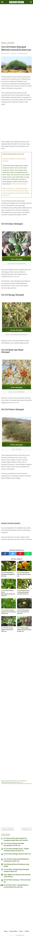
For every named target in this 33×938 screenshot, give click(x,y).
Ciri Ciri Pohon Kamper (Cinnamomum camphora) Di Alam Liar (8, 611)
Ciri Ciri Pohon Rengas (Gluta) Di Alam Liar (17, 854)
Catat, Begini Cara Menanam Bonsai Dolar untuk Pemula (17, 875)
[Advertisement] (16, 23)
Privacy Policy (13, 931)
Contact (27, 931)
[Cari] (31, 2)
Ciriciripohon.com (20, 935)
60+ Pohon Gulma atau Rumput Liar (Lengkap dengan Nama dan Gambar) (16, 839)
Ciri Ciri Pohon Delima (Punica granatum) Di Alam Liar (23, 611)
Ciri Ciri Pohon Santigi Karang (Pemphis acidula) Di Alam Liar (16, 870)
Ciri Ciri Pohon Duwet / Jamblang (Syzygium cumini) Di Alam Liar (23, 592)
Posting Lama (26, 829)
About (21, 931)
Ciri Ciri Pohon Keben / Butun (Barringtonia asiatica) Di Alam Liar (8, 593)
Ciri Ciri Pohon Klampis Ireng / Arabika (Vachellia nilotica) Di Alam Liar (16, 849)
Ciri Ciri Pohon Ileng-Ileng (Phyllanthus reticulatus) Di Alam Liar (16, 860)
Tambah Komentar (23, 53)
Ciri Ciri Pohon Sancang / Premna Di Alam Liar (17, 881)
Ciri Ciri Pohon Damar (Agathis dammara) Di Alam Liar (7, 629)
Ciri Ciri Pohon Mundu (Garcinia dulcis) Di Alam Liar (24, 574)
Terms (5, 931)
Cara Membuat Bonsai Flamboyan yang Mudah (16, 865)
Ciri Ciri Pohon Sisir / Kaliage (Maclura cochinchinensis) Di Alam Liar (16, 886)
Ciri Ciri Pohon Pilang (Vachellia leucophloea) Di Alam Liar (14, 844)
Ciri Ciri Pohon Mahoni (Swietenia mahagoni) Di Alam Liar (8, 574)
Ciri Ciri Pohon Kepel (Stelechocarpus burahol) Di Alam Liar (24, 629)
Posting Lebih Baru (7, 829)
